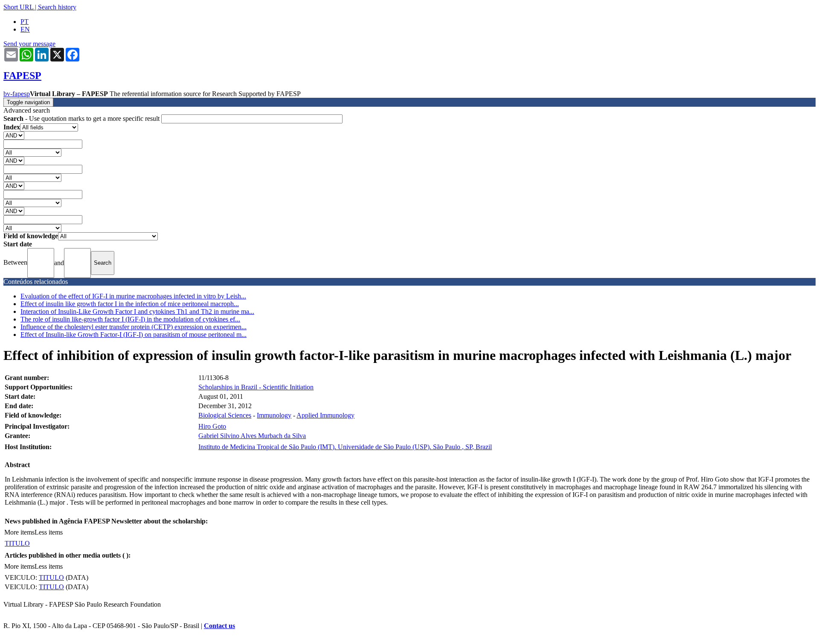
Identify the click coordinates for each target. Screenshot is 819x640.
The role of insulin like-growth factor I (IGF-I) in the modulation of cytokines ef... (130, 319)
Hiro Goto (212, 426)
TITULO (17, 543)
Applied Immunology (325, 415)
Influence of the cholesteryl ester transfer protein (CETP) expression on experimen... (133, 326)
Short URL (18, 7)
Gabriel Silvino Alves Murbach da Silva (252, 435)
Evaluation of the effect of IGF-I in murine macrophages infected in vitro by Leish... (133, 296)
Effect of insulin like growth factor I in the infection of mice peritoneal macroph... (129, 303)
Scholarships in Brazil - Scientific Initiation (256, 387)
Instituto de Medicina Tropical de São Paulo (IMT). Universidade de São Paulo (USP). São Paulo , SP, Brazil (345, 446)
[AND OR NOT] (13, 135)
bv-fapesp (16, 93)
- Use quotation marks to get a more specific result (82, 118)
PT (24, 21)
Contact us (219, 625)
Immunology (274, 415)
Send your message (29, 43)
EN (25, 29)
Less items (49, 532)
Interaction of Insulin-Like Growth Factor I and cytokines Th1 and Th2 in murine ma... (137, 311)
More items (19, 532)
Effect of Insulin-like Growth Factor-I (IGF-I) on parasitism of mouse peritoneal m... (133, 334)
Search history (57, 7)
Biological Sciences (224, 415)
